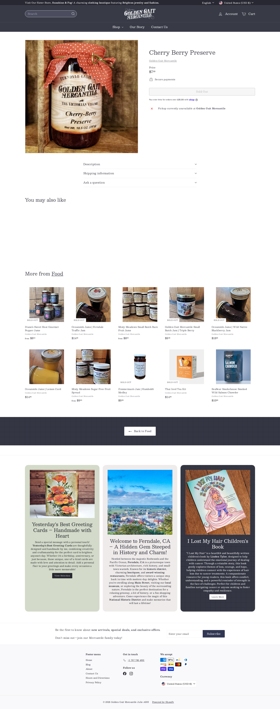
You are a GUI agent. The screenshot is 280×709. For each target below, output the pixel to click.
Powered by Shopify (163, 702)
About (89, 669)
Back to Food (142, 431)
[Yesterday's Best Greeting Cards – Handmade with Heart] (62, 494)
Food (57, 273)
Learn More (218, 596)
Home (89, 660)
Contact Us (159, 26)
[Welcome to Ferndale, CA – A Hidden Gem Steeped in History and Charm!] (140, 502)
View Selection (62, 575)
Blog (88, 664)
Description (91, 164)
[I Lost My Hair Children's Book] (217, 502)
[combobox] (51, 13)
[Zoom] (81, 96)
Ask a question (94, 182)
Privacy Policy (93, 682)
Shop (116, 26)
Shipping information (98, 173)
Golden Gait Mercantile (163, 61)
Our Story (137, 26)
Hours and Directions (98, 678)
